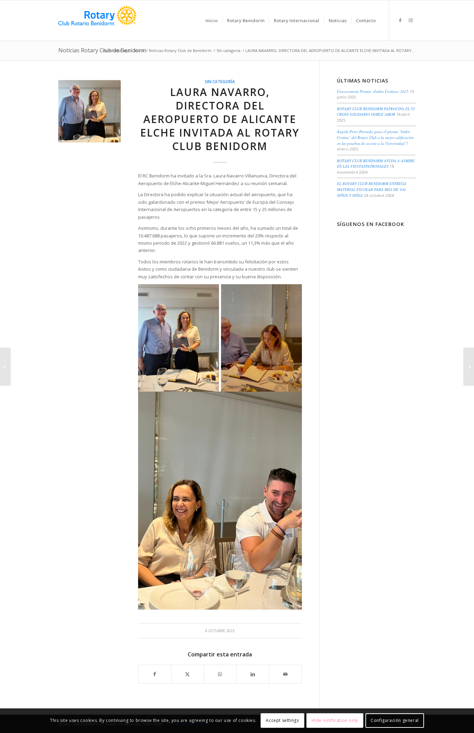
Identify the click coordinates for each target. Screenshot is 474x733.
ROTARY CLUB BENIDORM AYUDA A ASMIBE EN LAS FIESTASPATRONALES (376, 163)
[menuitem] (211, 20)
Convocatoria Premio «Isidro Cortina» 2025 (372, 91)
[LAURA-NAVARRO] (89, 111)
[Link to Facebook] (400, 20)
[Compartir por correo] (285, 674)
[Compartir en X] (187, 674)
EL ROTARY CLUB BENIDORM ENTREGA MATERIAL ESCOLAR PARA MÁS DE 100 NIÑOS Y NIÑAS (371, 189)
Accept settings (282, 721)
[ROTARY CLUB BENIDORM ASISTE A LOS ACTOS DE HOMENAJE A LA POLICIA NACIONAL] (5, 367)
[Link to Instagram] (410, 20)
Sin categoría (220, 81)
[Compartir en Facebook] (154, 674)
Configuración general (395, 721)
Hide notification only (335, 721)
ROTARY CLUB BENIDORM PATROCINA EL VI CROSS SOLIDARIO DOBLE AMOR (376, 111)
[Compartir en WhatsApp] (220, 674)
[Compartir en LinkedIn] (253, 674)
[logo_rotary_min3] (97, 20)
